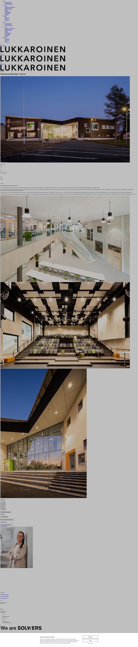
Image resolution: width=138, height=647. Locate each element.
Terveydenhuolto (8, 34)
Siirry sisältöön (2, 45)
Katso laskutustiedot (3, 598)
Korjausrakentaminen (8, 9)
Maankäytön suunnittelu (9, 4)
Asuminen (6, 14)
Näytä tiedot (90, 643)
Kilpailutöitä (7, 13)
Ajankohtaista (7, 18)
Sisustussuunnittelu (8, 3)
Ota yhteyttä (2, 54)
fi (0, 43)
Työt (3, 5)
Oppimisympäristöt (8, 33)
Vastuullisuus (7, 17)
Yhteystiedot (7, 20)
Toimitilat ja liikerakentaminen (10, 7)
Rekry (6, 19)
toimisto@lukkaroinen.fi (4, 594)
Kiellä (90, 640)
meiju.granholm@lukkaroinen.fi (5, 525)
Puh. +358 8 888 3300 (4, 596)
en (0, 44)
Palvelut (4, 1)
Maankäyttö (7, 32)
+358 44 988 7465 (3, 526)
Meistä (6, 16)
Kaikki (6, 6)
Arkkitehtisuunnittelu (8, 2)
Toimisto (4, 15)
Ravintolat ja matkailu (8, 8)
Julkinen (6, 10)
